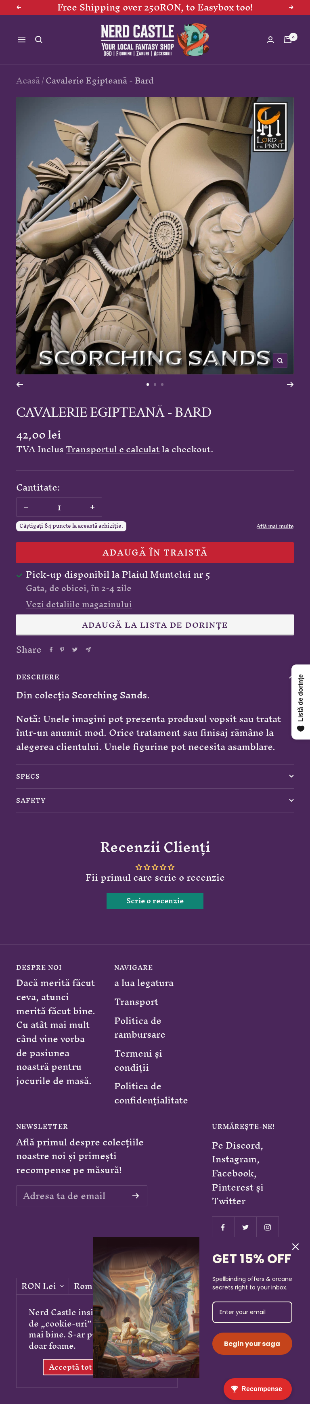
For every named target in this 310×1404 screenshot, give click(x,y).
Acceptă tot (70, 1367)
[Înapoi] (19, 384)
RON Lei (38, 1286)
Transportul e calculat (113, 449)
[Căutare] (38, 39)
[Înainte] (290, 384)
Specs (28, 776)
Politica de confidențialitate (151, 1093)
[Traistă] (288, 39)
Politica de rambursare (139, 1028)
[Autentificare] (270, 39)
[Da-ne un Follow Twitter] (245, 1227)
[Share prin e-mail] (88, 649)
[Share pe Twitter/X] (74, 649)
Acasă (28, 80)
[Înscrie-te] (135, 1196)
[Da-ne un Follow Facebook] (223, 1227)
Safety (31, 800)
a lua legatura (144, 983)
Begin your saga (252, 1343)
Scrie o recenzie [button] (155, 901)
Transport (136, 1002)
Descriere (37, 677)
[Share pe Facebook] (51, 649)
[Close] (295, 1246)
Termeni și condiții (138, 1060)
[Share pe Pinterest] (62, 649)
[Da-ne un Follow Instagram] (267, 1227)
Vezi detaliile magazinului (79, 604)
